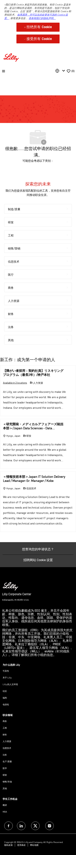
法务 (5, 754)
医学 (5, 768)
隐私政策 (8, 845)
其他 (5, 788)
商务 (5, 721)
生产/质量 (7, 761)
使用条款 (21, 845)
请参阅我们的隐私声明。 (42, 18)
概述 (5, 805)
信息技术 (7, 748)
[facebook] (8, 826)
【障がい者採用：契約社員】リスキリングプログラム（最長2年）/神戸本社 (33, 373)
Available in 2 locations (15, 383)
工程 (5, 728)
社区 (5, 691)
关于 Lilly (7, 677)
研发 (5, 775)
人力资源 (7, 741)
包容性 (6, 704)
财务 (5, 734)
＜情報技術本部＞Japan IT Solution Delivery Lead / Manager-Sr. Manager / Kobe (34, 479)
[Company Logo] (12, 57)
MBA (5, 811)
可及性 (6, 671)
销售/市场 (7, 781)
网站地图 (34, 845)
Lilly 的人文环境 (10, 684)
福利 (5, 697)
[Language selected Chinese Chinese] (60, 71)
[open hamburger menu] (3, 71)
